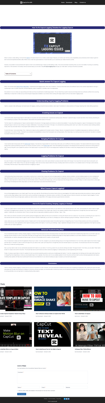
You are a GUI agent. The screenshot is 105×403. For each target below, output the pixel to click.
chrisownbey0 (40, 316)
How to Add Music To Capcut (82, 313)
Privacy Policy (58, 398)
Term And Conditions (52, 398)
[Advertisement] (52, 13)
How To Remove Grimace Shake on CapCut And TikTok (50, 313)
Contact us (83, 2)
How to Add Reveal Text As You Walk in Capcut (48, 349)
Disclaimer (45, 398)
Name (20, 387)
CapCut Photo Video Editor (22, 86)
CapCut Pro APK (54, 401)
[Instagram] (66, 399)
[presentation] (52, 299)
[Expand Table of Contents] (30, 73)
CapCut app (27, 143)
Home (63, 2)
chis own (78, 316)
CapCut (28, 57)
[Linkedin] (68, 399)
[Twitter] (65, 399)
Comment (21, 372)
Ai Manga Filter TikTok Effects (83, 349)
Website (68, 387)
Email (43, 387)
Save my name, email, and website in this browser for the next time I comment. (37, 390)
